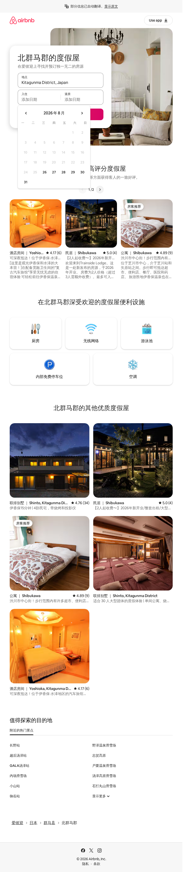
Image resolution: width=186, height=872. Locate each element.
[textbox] (39, 99)
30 (82, 172)
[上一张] (82, 189)
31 (25, 182)
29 (73, 172)
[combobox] (61, 82)
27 (54, 172)
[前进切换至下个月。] (81, 113)
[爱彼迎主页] (22, 20)
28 (63, 172)
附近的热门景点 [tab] (21, 730)
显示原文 (111, 6)
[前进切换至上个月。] (26, 113)
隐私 (85, 864)
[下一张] (100, 189)
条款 (96, 864)
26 (44, 172)
